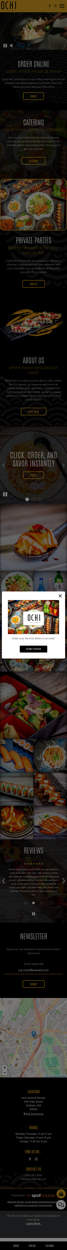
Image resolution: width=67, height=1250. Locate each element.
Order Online (33, 649)
